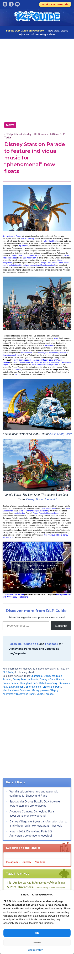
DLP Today (9, 672)
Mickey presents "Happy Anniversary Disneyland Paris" (30, 692)
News (10, 125)
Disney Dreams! (49, 887)
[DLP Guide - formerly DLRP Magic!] (37, 17)
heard (56, 338)
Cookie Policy (35, 949)
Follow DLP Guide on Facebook (25, 30)
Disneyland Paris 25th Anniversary (38, 683)
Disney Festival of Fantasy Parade (44, 365)
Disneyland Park (50, 241)
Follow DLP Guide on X (24, 644)
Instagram (12, 862)
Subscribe (61, 626)
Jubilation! (17, 369)
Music (40, 694)
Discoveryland (26, 352)
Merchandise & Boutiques (16, 690)
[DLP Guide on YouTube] (17, 4)
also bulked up (19, 513)
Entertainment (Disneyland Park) (43, 686)
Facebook (51, 644)
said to (17, 374)
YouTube (40, 862)
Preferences (37, 942)
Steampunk (49, 345)
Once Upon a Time (48, 508)
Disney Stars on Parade (12, 236)
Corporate (38, 887)
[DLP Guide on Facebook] (11, 4)
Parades (49, 694)
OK (37, 933)
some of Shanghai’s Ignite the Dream (33, 511)
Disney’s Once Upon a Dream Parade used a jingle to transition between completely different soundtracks (36, 263)
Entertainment (16, 686)
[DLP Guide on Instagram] (5, 4)
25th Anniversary (27, 238)
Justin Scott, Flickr (60, 434)
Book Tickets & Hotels (55, 4)
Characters (36, 675)
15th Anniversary (17, 882)
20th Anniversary (29, 258)
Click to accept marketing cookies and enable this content (37, 567)
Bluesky (26, 862)
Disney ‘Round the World (41, 499)
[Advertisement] (37, 79)
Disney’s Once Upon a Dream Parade (26, 255)
